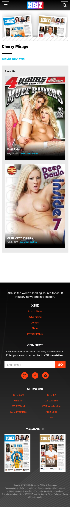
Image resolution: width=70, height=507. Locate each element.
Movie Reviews (13, 58)
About (35, 328)
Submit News (35, 311)
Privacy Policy (35, 334)
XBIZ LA (51, 395)
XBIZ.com (18, 395)
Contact (35, 322)
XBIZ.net (18, 400)
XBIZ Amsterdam (51, 406)
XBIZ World (18, 406)
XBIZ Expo (51, 412)
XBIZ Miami (51, 400)
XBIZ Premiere (18, 412)
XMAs (51, 417)
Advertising (35, 317)
